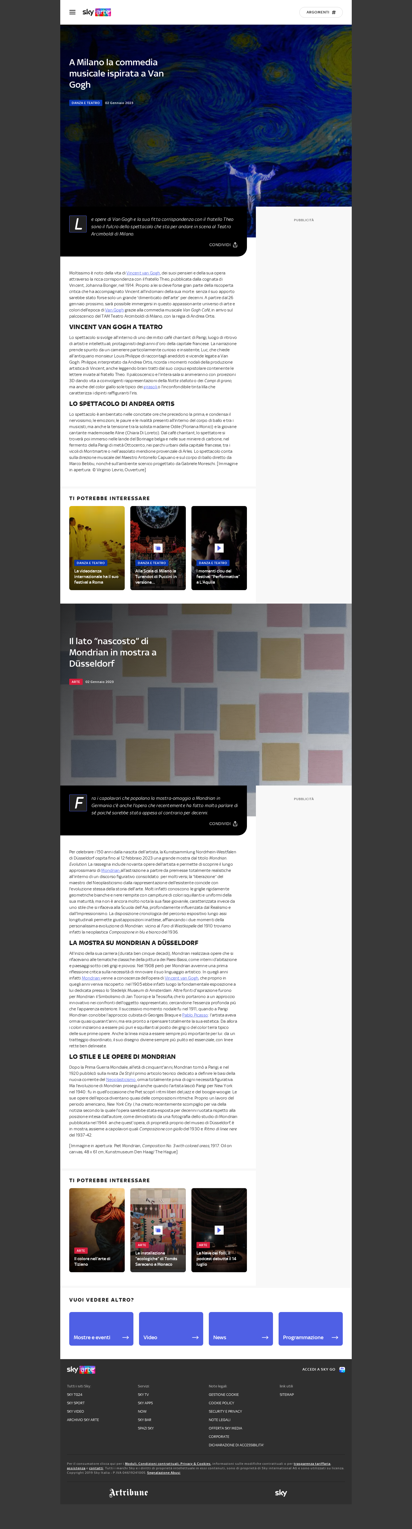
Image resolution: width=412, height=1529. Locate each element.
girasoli (150, 386)
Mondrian (111, 870)
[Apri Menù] (76, 12)
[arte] (100, 12)
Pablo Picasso (195, 1015)
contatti (96, 1468)
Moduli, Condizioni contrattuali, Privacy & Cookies (168, 1464)
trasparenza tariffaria (312, 1464)
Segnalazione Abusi (163, 1473)
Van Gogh (114, 310)
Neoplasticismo (121, 1079)
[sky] (281, 1493)
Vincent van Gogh (143, 273)
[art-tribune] (128, 1493)
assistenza (76, 1468)
